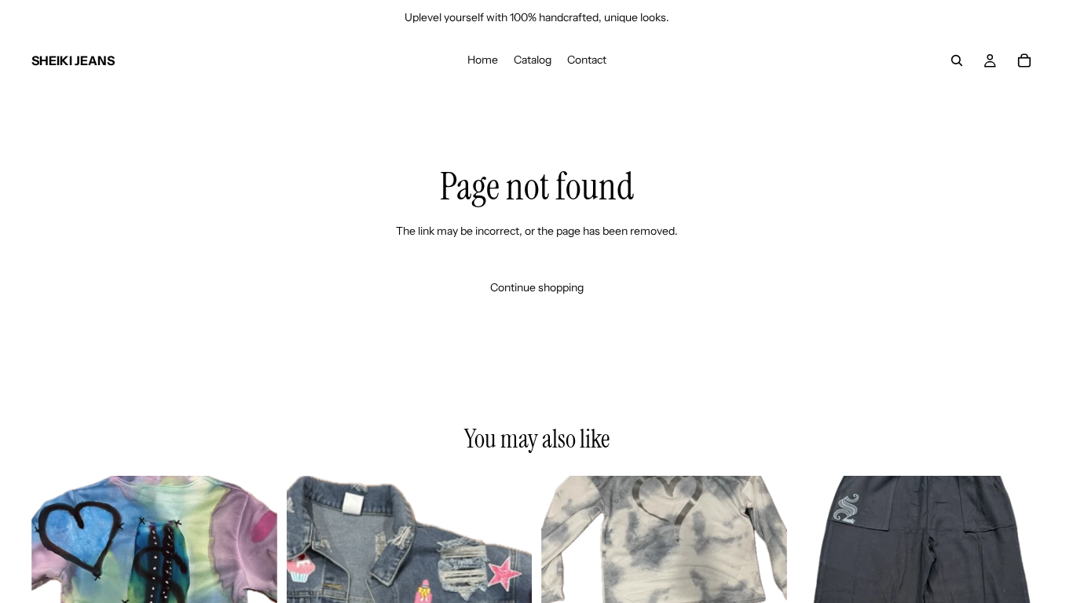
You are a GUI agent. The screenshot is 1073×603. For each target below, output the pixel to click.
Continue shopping (537, 287)
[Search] (956, 60)
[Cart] (1024, 60)
